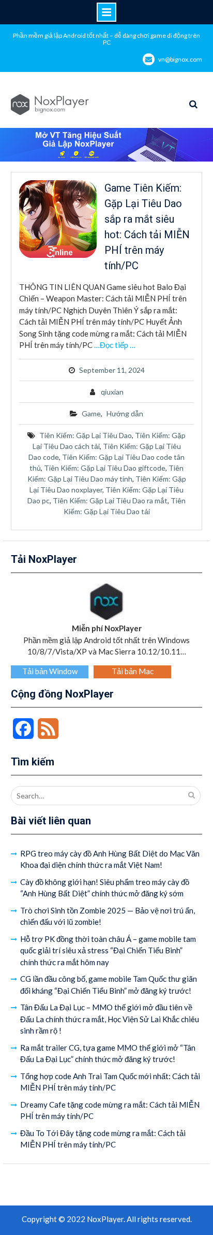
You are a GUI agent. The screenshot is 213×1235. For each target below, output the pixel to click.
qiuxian (112, 391)
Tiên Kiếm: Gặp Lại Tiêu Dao (85, 435)
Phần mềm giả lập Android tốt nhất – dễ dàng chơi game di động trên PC (106, 39)
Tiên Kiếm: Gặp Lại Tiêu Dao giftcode (104, 467)
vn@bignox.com (180, 59)
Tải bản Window (50, 671)
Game (91, 413)
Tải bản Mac (133, 671)
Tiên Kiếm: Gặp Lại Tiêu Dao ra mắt (110, 500)
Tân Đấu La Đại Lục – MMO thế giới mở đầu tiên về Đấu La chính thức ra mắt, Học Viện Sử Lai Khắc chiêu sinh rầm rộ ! (109, 1018)
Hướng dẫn (124, 413)
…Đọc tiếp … (114, 345)
